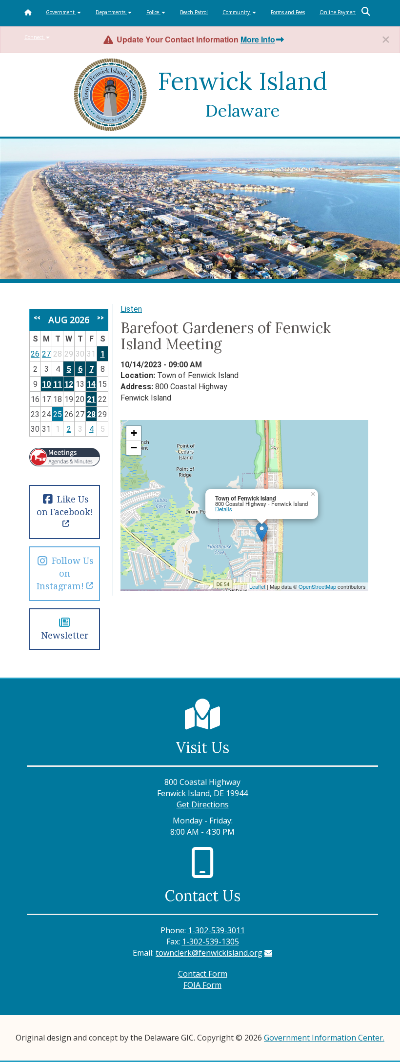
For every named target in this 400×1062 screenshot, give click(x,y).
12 (68, 384)
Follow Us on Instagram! (65, 573)
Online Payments (340, 12)
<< (37, 317)
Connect (34, 37)
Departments (111, 12)
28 (91, 414)
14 (91, 384)
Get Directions (203, 804)
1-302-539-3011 (216, 930)
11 (57, 384)
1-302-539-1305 (210, 941)
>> (100, 317)
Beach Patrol (194, 12)
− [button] (134, 447)
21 (91, 399)
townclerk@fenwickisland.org (209, 952)
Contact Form (202, 973)
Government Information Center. (324, 1037)
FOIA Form (202, 985)
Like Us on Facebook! (65, 505)
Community (236, 12)
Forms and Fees (288, 12)
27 (46, 354)
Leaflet (257, 586)
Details (223, 509)
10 (46, 384)
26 (35, 354)
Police (153, 12)
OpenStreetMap (317, 586)
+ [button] (134, 433)
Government (61, 12)
